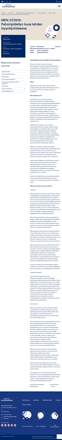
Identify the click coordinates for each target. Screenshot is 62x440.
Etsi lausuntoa (41, 13)
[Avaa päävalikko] (59, 6)
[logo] (8, 5)
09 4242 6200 (7, 414)
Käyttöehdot (43, 438)
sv (10, 1)
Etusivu (3, 13)
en (7, 1)
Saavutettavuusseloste (37, 436)
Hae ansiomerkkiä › (55, 426)
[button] (58, 1)
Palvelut (10, 13)
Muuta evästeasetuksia (52, 438)
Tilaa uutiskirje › (27, 426)
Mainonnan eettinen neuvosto (25, 13)
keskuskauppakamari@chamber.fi (10, 417)
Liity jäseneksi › (41, 426)
